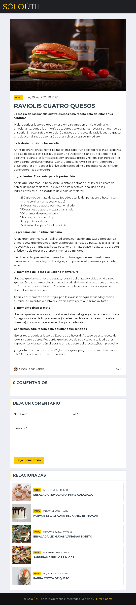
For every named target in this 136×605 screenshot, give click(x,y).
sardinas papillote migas (53, 557)
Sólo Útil (32, 599)
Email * (73, 414)
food (18, 97)
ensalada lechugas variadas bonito (62, 536)
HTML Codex (103, 599)
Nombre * (20, 414)
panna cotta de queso (51, 578)
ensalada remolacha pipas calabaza (63, 494)
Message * (20, 428)
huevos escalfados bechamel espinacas (65, 515)
